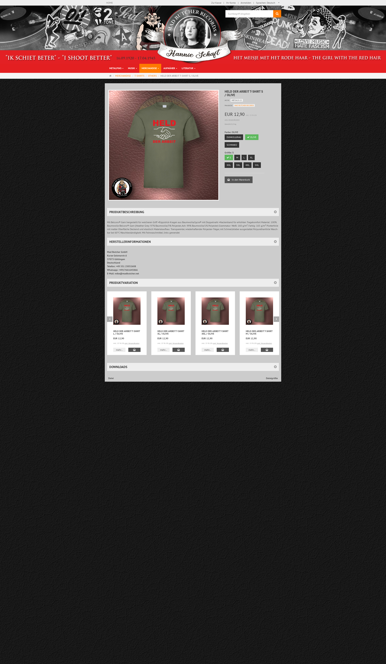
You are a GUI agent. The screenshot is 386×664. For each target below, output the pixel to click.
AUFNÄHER (169, 68)
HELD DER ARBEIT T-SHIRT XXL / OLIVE (215, 332)
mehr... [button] (119, 349)
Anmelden (246, 2)
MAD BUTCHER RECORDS (244, 105)
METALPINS (115, 68)
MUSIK (132, 68)
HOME (109, 2)
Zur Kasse (216, 2)
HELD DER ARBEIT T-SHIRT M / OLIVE (259, 332)
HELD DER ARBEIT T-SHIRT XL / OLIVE (170, 332)
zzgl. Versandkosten (232, 120)
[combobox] (268, 3)
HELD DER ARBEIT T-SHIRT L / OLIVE (126, 332)
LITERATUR (188, 68)
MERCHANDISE (149, 68)
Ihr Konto (231, 2)
